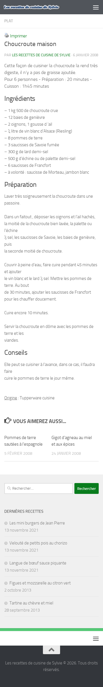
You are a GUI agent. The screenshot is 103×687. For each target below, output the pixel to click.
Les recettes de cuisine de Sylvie (41, 55)
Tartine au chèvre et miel (31, 603)
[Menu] (96, 7)
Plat (8, 21)
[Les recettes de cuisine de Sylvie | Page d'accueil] (41, 7)
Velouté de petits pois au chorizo (38, 543)
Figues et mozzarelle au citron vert (40, 583)
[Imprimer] (6, 36)
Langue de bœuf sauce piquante (37, 563)
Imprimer (18, 36)
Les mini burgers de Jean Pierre (37, 523)
